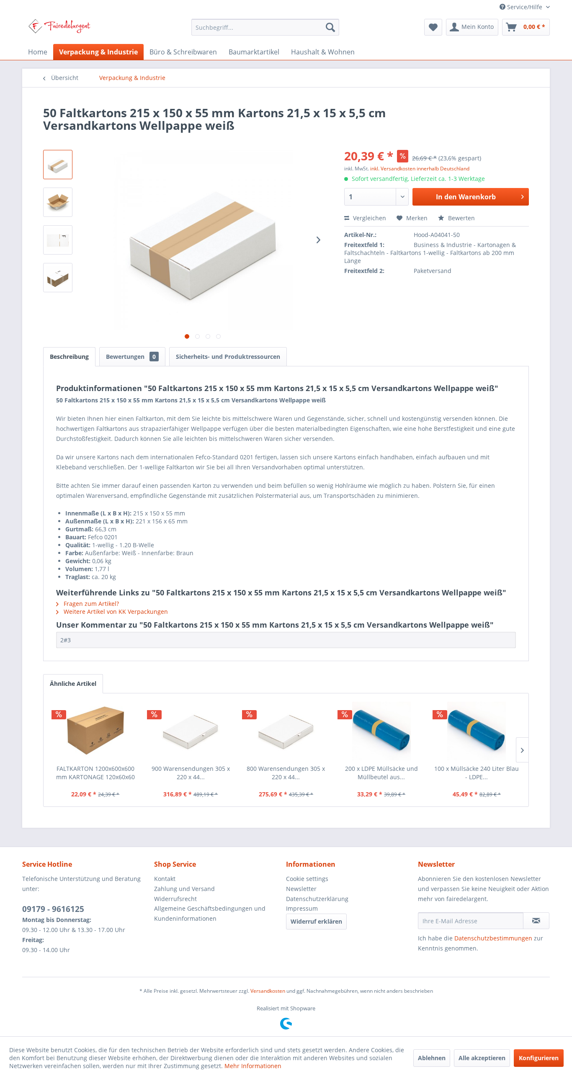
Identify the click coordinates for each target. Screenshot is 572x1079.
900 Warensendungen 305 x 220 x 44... (191, 773)
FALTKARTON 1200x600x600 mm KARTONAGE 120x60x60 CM (95, 773)
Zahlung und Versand (184, 889)
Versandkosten (267, 990)
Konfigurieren (539, 1058)
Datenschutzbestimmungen (493, 938)
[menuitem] (265, 27)
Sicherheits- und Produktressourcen (228, 357)
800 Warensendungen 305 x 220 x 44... (286, 773)
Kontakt (164, 879)
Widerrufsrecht (175, 899)
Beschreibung (69, 357)
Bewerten (460, 218)
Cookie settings (307, 879)
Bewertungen (131, 357)
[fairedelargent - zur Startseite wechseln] (59, 29)
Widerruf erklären (316, 921)
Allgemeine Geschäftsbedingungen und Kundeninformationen (209, 913)
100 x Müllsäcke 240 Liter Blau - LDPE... (476, 773)
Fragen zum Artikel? (90, 604)
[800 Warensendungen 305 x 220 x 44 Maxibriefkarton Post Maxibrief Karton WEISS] (286, 731)
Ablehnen (432, 1058)
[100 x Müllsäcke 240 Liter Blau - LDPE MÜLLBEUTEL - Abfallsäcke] (476, 731)
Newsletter (301, 889)
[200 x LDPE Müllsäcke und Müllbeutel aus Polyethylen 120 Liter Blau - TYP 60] (381, 731)
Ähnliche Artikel (73, 684)
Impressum (302, 908)
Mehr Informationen (252, 1066)
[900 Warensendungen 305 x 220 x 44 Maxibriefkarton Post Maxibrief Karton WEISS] (190, 731)
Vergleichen (368, 218)
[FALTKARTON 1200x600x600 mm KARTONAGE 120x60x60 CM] (95, 731)
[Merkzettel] (433, 27)
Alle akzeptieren (482, 1058)
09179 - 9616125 (53, 909)
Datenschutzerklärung (317, 899)
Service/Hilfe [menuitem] (524, 7)
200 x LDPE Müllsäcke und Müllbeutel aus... (381, 773)
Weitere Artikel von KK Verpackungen (115, 611)
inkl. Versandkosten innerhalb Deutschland (419, 168)
